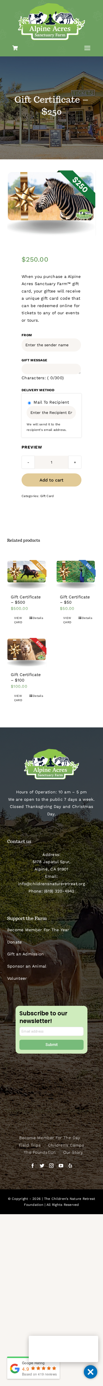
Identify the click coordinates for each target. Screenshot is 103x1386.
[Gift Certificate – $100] (27, 652)
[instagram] (51, 1165)
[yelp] (70, 1165)
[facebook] (32, 1165)
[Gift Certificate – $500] (27, 574)
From (27, 335)
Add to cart (51, 479)
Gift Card (47, 496)
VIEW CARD (18, 620)
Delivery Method (38, 390)
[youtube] (61, 1165)
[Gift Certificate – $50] (76, 574)
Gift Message (34, 360)
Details (38, 618)
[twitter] (42, 1165)
